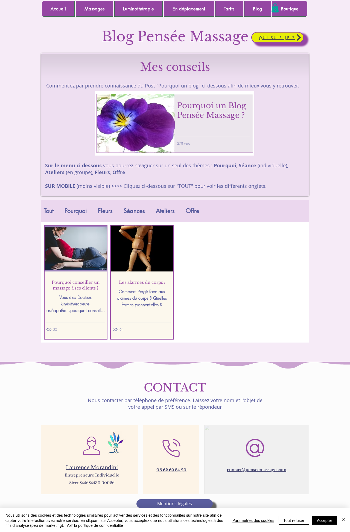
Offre (192, 211)
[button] (275, 7)
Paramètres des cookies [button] (253, 520)
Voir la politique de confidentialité (94, 525)
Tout (49, 211)
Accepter (324, 520)
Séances (134, 211)
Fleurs (105, 211)
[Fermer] (343, 520)
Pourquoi (76, 211)
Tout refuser (293, 520)
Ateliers (165, 211)
